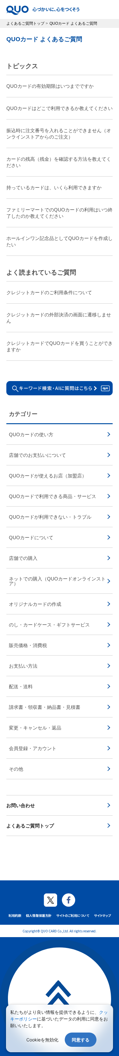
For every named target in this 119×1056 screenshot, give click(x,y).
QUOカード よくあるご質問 (44, 39)
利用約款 (15, 915)
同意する (80, 1039)
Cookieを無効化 (42, 1039)
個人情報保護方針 (38, 915)
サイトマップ (102, 915)
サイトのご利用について (72, 915)
